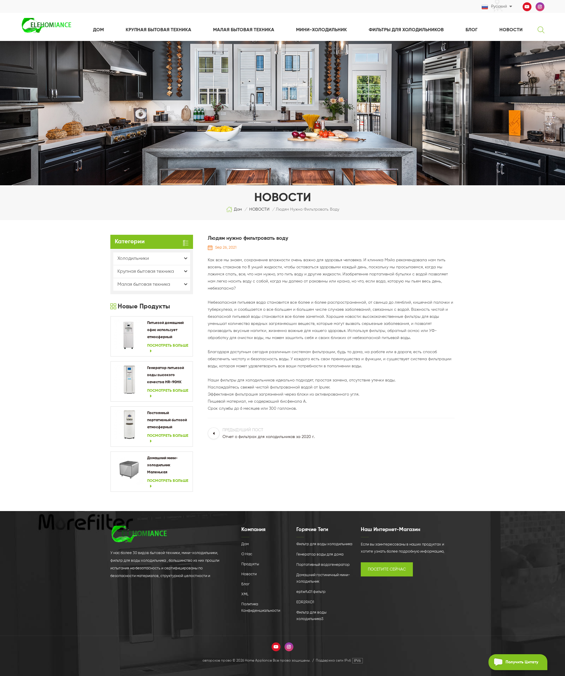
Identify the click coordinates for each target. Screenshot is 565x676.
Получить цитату (522, 662)
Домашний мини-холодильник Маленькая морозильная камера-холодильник (167, 466)
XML (244, 594)
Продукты (250, 564)
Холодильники (133, 258)
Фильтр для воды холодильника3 (311, 616)
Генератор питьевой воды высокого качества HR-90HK (165, 375)
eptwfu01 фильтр (310, 592)
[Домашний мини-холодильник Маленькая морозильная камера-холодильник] (129, 470)
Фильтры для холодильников (406, 30)
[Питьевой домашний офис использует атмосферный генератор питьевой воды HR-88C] (129, 335)
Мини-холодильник (321, 30)
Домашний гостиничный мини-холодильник (323, 578)
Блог (472, 30)
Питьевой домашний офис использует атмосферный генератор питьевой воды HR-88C (165, 331)
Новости (249, 574)
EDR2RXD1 (305, 602)
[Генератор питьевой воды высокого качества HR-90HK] (129, 380)
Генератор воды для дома (319, 554)
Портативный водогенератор (323, 565)
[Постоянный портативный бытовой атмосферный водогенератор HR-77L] (129, 425)
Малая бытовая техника (243, 30)
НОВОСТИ (511, 30)
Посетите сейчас (387, 569)
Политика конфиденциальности (260, 607)
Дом (98, 30)
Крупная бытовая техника (158, 30)
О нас (246, 554)
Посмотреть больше (167, 346)
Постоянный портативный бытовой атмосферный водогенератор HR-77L (168, 421)
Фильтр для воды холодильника (324, 544)
